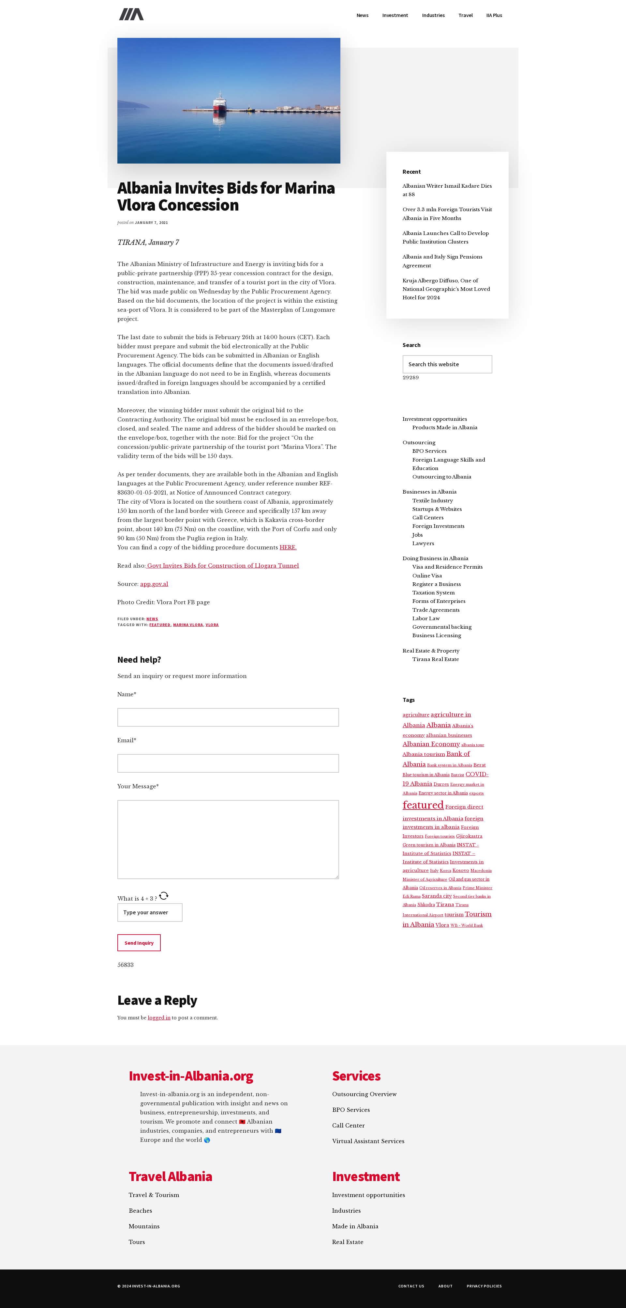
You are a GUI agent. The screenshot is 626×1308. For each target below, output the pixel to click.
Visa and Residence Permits (447, 567)
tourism (454, 915)
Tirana (445, 904)
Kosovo (461, 870)
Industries (346, 1210)
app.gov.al (154, 584)
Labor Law (426, 618)
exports (476, 793)
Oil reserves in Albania (440, 888)
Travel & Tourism (154, 1195)
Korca (445, 870)
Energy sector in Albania (443, 793)
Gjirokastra (469, 836)
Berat (479, 765)
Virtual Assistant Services (368, 1141)
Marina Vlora (188, 624)
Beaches (140, 1210)
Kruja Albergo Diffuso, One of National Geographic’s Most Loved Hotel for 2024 (446, 289)
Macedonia (481, 870)
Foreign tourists (440, 836)
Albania (438, 725)
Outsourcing (419, 442)
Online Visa (427, 576)
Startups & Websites (437, 509)
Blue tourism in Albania (426, 774)
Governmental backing (441, 627)
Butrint (457, 775)
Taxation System (433, 593)
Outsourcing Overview (364, 1094)
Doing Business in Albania (436, 558)
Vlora (212, 624)
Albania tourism (424, 754)
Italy (434, 870)
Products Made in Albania (445, 427)
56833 (125, 965)
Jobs (417, 535)
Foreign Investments (438, 526)
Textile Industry (432, 500)
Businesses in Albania (430, 492)
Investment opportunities (435, 419)
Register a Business (436, 584)
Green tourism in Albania (429, 845)
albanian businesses (449, 735)
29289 (411, 377)
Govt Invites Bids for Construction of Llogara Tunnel (222, 565)
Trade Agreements (436, 610)
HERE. (288, 547)
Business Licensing (436, 635)
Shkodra (426, 904)
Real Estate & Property (431, 651)
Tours (137, 1242)
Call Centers (428, 517)
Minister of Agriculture (425, 879)
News (152, 618)
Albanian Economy (431, 744)
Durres (441, 784)
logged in (159, 1018)
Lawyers (423, 543)
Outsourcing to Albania (441, 477)
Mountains (144, 1226)
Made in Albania (355, 1226)
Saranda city (437, 896)
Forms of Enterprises (439, 601)
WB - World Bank (467, 925)
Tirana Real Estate (435, 659)
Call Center (348, 1125)
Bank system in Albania (449, 765)
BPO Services (429, 451)
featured (160, 624)
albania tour (472, 745)
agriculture (416, 715)
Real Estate (348, 1242)
